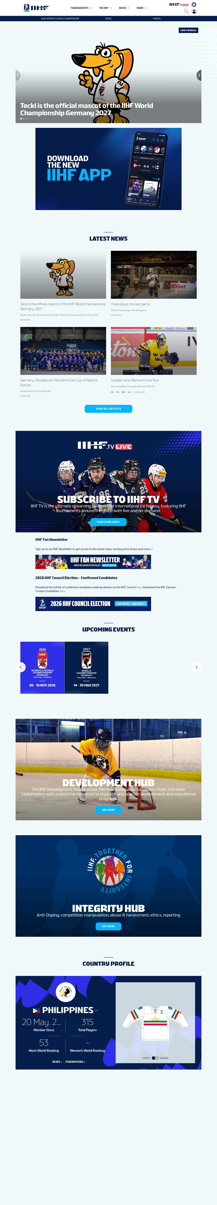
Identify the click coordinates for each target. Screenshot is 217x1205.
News (108, 18)
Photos (157, 18)
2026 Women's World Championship (60, 18)
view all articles (108, 408)
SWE (123, 392)
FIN (117, 392)
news (56, 1061)
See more (108, 810)
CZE (112, 392)
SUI (129, 392)
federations (74, 1061)
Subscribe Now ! (108, 522)
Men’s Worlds (188, 30)
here (139, 587)
